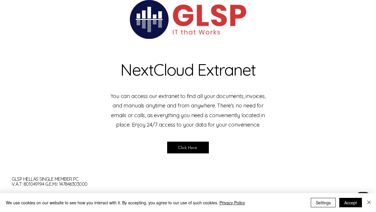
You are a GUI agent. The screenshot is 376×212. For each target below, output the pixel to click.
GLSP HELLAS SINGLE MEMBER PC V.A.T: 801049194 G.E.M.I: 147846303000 (50, 181)
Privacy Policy (232, 203)
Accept (350, 203)
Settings (323, 203)
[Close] (368, 202)
